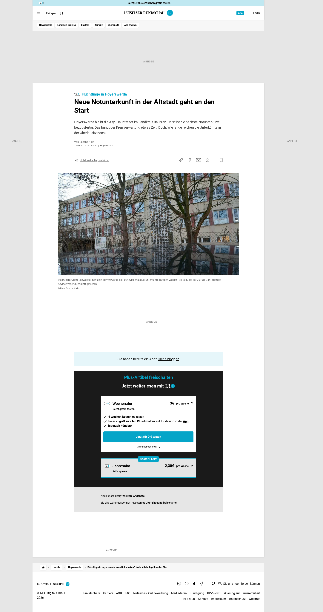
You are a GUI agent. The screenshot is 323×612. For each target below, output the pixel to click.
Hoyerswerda (45, 25)
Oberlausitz (113, 25)
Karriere (108, 593)
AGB (119, 593)
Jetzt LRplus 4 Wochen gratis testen (149, 2)
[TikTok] (194, 584)
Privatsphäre (91, 593)
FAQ (127, 593)
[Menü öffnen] (38, 13)
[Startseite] (43, 567)
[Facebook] (202, 584)
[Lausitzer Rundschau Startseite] (148, 13)
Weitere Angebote (134, 495)
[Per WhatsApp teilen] (207, 160)
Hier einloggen (168, 359)
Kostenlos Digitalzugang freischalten (155, 502)
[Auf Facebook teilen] (189, 160)
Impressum (218, 599)
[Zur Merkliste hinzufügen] (220, 160)
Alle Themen (130, 25)
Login (256, 12)
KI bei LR (189, 599)
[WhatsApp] (187, 584)
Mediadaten (179, 593)
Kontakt (203, 599)
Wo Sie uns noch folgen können (239, 583)
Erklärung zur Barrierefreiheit (241, 593)
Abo (240, 13)
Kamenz (99, 25)
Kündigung (197, 593)
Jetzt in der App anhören (94, 160)
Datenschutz (237, 599)
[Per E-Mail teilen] (198, 160)
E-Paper (51, 13)
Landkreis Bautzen (66, 25)
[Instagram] (179, 584)
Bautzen (85, 25)
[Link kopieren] (180, 160)
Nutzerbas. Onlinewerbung (150, 593)
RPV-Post (213, 593)
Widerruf (254, 599)
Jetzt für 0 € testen (148, 437)
